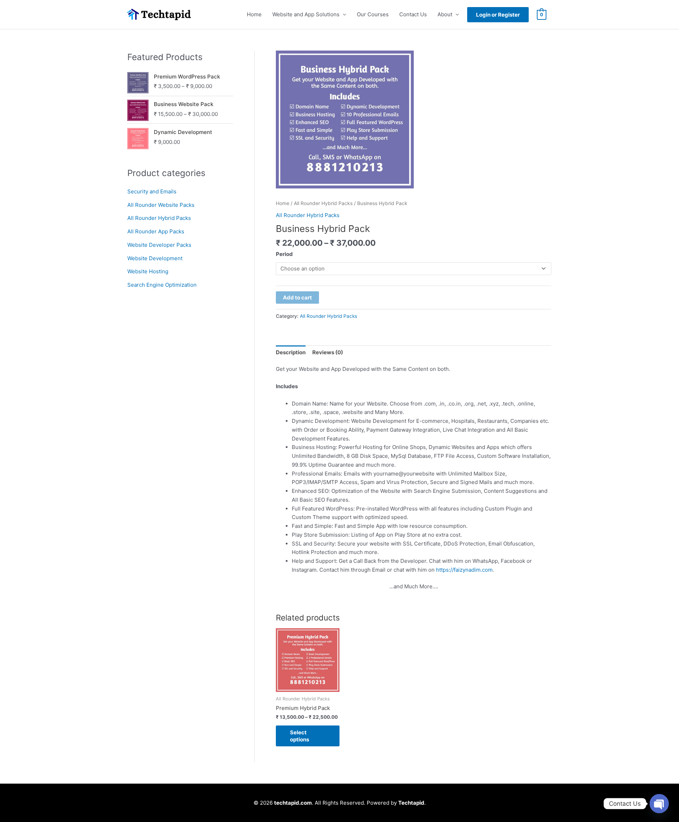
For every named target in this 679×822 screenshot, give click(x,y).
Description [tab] (291, 352)
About (444, 14)
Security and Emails (151, 191)
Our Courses (373, 14)
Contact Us (413, 14)
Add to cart (297, 297)
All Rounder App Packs (155, 231)
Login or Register (498, 14)
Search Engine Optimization (162, 284)
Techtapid (411, 802)
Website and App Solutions (306, 14)
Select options (299, 736)
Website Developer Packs (159, 244)
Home (254, 14)
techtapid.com (293, 802)
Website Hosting (147, 271)
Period (284, 254)
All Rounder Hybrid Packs (159, 218)
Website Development (154, 258)
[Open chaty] (659, 803)
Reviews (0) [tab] (327, 352)
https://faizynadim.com (464, 569)
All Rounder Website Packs (161, 205)
